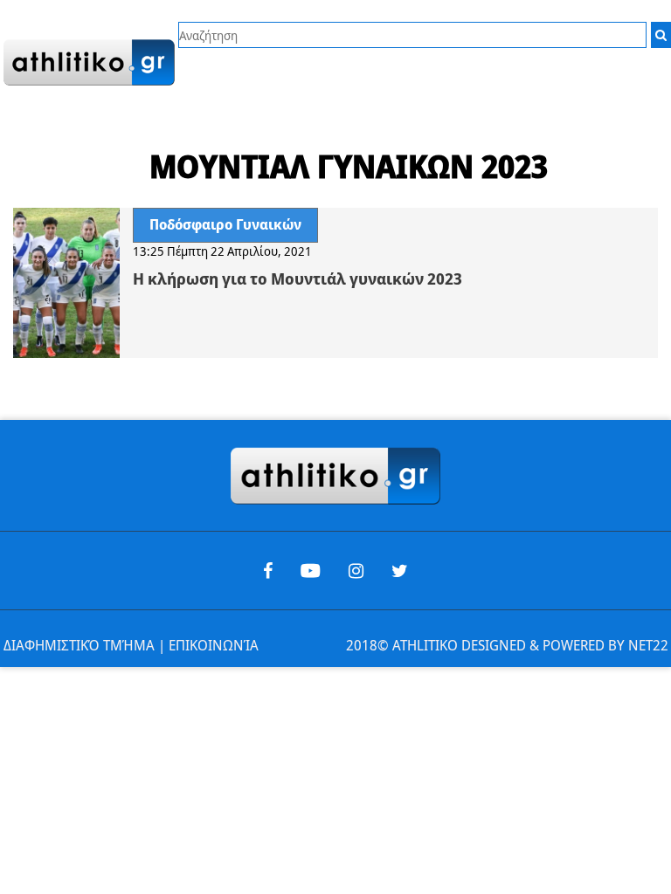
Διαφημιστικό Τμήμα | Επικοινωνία (131, 645)
